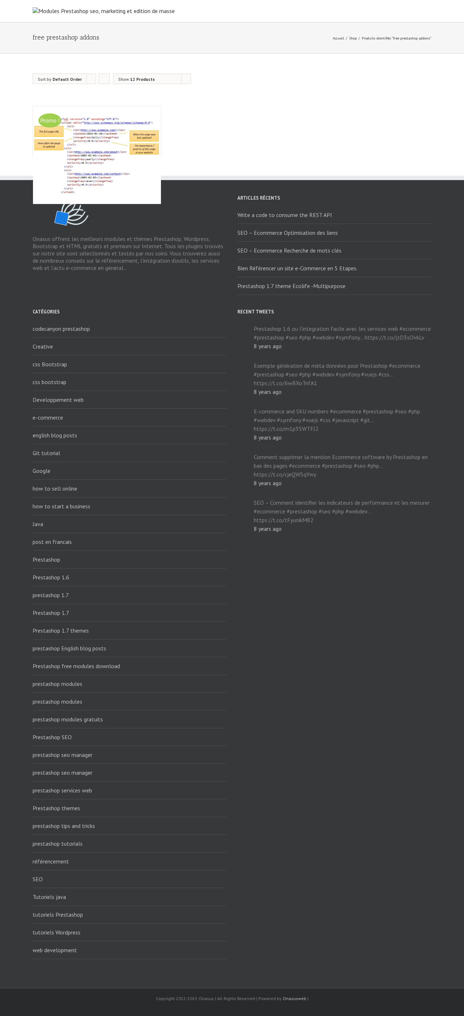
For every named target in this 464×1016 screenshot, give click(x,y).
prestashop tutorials (58, 843)
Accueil (338, 38)
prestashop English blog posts (69, 648)
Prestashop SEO (52, 737)
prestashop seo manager (62, 754)
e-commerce (48, 417)
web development (55, 950)
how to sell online (55, 488)
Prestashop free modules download (76, 666)
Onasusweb (294, 998)
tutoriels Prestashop (58, 914)
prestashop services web (62, 790)
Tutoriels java (49, 896)
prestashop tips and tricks (64, 825)
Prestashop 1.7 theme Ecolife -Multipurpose (291, 286)
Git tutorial (46, 453)
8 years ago (268, 346)
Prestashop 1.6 (51, 577)
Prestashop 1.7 (51, 612)
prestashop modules (57, 683)
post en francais (52, 541)
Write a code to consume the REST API (284, 214)
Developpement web (58, 399)
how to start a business (61, 506)
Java (38, 524)
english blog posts (55, 435)
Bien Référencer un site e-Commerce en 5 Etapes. (297, 268)
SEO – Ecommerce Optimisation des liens (287, 232)
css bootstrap (49, 382)
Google (41, 470)
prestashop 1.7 (51, 595)
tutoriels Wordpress (56, 932)
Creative (43, 346)
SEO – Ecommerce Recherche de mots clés (289, 250)
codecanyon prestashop (61, 328)
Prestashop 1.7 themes (61, 630)
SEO (38, 879)
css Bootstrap (50, 364)
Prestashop (46, 559)
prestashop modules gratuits (68, 719)
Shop (353, 38)
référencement (51, 861)
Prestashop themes (56, 808)
